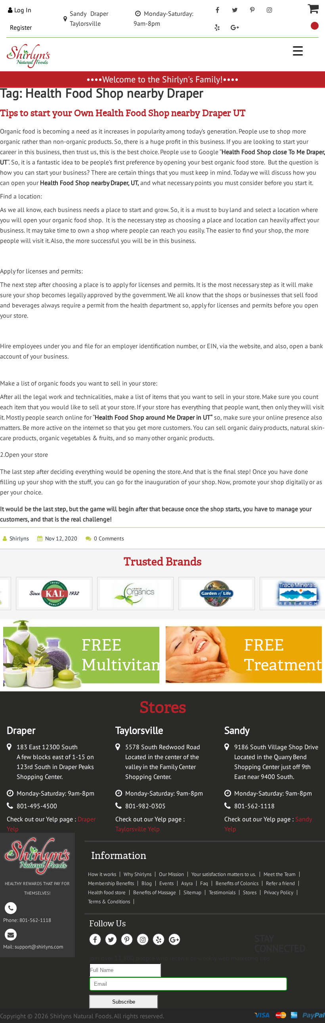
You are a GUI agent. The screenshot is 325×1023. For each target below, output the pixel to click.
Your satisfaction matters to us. (223, 874)
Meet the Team (280, 874)
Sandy (78, 13)
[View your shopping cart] (315, 26)
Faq (204, 883)
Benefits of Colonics (237, 883)
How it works (102, 874)
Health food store (107, 892)
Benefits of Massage (154, 892)
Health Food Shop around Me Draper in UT (152, 417)
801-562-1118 (254, 806)
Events (166, 883)
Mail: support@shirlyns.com (33, 940)
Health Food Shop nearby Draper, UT (89, 183)
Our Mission (171, 874)
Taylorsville (85, 23)
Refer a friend (280, 883)
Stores (249, 892)
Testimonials (222, 892)
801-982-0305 (145, 806)
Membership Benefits (111, 883)
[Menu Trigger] (298, 50)
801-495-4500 (37, 806)
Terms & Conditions (109, 901)
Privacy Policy (278, 892)
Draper (99, 13)
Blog (146, 883)
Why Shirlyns (137, 874)
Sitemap (192, 892)
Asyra (187, 883)
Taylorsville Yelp (137, 829)
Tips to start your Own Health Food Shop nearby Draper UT (123, 113)
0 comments (109, 538)
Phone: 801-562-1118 (27, 914)
